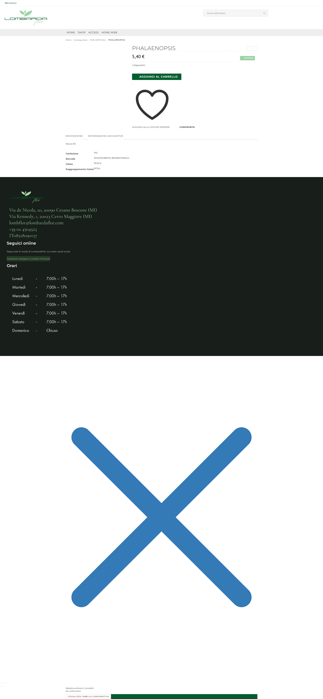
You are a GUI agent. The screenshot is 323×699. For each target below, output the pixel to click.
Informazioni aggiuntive (105, 136)
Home (68, 40)
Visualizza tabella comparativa (88, 696)
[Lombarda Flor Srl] (26, 17)
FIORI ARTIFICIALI (97, 40)
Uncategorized (80, 40)
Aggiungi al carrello (158, 76)
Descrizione (74, 136)
